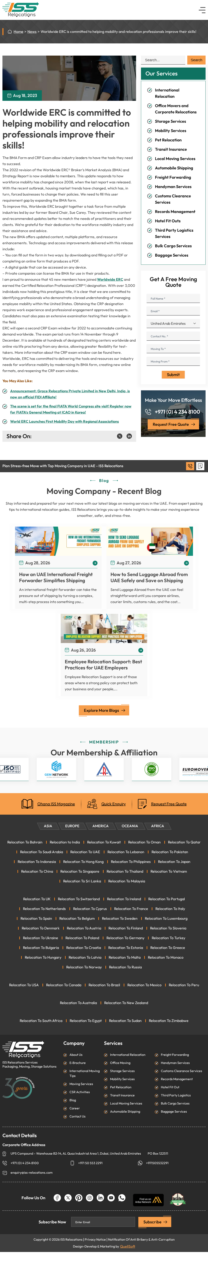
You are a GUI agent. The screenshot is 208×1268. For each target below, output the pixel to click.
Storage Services (170, 121)
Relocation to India (65, 842)
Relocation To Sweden (120, 918)
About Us (75, 1054)
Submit (173, 374)
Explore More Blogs (101, 710)
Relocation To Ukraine (40, 938)
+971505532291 (157, 1163)
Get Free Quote (200, 466)
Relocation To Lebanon (125, 852)
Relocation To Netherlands (44, 909)
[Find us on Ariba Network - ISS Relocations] (148, 1200)
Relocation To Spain (36, 918)
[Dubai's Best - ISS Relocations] (177, 1197)
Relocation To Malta (125, 957)
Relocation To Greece (167, 948)
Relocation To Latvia (85, 957)
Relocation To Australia (78, 1003)
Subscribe (152, 1222)
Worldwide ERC (110, 279)
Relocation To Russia (125, 967)
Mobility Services (170, 130)
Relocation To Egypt (86, 1021)
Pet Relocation (168, 140)
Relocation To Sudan (125, 1021)
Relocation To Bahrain (24, 842)
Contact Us (77, 1116)
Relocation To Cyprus (90, 909)
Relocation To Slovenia (168, 928)
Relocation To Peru (184, 985)
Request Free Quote (171, 424)
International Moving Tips (84, 1073)
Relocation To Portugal (166, 899)
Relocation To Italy (170, 909)
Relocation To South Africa (41, 1021)
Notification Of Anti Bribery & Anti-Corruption (141, 1239)
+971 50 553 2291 (90, 1163)
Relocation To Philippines (131, 862)
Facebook (57, 1198)
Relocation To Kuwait (104, 842)
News (32, 32)
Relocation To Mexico (144, 985)
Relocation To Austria (84, 928)
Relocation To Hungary (43, 957)
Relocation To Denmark (41, 928)
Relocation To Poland (82, 938)
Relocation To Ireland (124, 899)
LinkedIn (100, 1198)
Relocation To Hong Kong (83, 862)
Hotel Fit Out (170, 1087)
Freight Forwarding (173, 177)
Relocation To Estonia (125, 948)
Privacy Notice (95, 1239)
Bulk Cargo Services (173, 246)
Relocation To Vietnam (169, 871)
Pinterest (79, 1198)
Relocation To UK (37, 899)
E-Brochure (77, 1063)
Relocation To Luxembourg (166, 918)
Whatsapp (122, 1198)
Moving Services (81, 1084)
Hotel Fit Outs (168, 221)
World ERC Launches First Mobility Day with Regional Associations (64, 421)
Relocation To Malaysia (126, 881)
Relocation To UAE (85, 852)
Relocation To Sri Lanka (82, 881)
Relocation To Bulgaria (41, 948)
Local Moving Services (175, 158)
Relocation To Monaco (165, 957)
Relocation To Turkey (168, 938)
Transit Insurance (171, 149)
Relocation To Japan (174, 862)
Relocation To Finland (125, 928)
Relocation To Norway (84, 967)
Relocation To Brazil (104, 985)
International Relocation (127, 1054)
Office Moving (120, 1063)
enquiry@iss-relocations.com (32, 1172)
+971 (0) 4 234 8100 (177, 412)
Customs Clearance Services (181, 1071)
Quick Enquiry (113, 804)
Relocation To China (37, 871)
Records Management (175, 211)
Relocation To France (131, 909)
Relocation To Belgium (77, 918)
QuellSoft (127, 1246)
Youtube (111, 1198)
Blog (72, 1100)
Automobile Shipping (174, 168)
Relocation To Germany (125, 938)
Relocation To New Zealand (126, 1003)
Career (74, 1108)
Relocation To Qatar (184, 842)
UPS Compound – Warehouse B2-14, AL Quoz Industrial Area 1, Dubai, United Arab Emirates (76, 1153)
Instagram (89, 1198)
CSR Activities (79, 1092)
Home (18, 32)
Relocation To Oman (144, 842)
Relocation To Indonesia (37, 862)
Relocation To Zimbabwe (168, 1021)
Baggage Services (171, 255)
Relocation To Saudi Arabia (41, 852)
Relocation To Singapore (79, 871)
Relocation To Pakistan (170, 852)
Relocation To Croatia (83, 948)
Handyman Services (173, 186)
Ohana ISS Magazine (56, 804)
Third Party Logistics (176, 1095)
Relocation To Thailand (125, 871)
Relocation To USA (24, 985)
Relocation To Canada (63, 985)
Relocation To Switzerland (79, 899)
